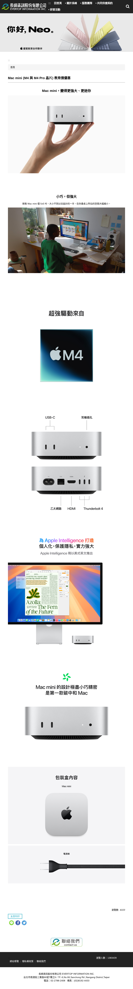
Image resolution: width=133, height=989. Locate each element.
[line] (12, 923)
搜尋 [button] (128, 6)
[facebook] (18, 923)
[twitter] (24, 923)
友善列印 (15, 916)
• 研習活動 (54, 9)
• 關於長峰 (71, 3)
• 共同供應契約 (104, 3)
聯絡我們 (41, 961)
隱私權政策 (27, 961)
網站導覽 (14, 961)
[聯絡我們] (66, 942)
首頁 (12, 67)
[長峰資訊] (24, 6)
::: (49, 3)
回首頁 (58, 3)
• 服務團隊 (86, 3)
